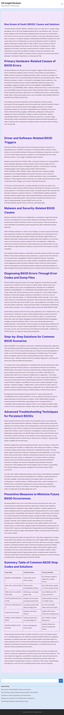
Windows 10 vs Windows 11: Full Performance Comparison (17, 698)
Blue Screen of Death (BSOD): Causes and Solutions (16, 689)
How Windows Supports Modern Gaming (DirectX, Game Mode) (19, 692)
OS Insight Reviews (11, 3)
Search (61, 681)
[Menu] (62, 4)
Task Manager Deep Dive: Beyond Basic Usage (14, 701)
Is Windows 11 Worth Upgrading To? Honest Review (16, 695)
